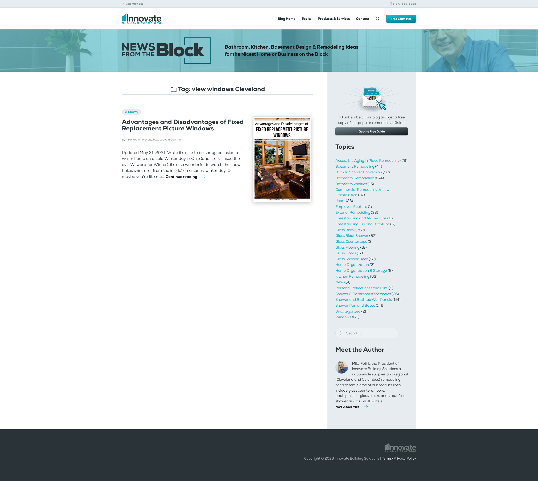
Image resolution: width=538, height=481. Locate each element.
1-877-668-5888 (404, 3)
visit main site (134, 3)
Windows (131, 112)
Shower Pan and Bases (355, 305)
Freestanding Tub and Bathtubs (362, 224)
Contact (362, 18)
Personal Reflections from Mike (361, 288)
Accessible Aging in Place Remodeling (367, 160)
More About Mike (347, 407)
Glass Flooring (347, 247)
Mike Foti (131, 139)
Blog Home (286, 18)
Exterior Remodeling (352, 212)
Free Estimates (401, 19)
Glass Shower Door (351, 259)
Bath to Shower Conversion (358, 172)
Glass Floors (345, 253)
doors (340, 200)
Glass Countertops (351, 241)
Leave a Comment (171, 139)
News (340, 282)
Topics (306, 18)
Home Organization (352, 264)
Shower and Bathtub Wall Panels (363, 299)
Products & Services (334, 18)
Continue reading (181, 176)
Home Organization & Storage (361, 270)
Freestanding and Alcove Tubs (360, 218)
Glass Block (345, 230)
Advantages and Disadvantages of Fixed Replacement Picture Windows (183, 125)
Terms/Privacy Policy (399, 458)
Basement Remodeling (354, 166)
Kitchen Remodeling (352, 276)
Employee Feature (351, 206)
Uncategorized (347, 311)
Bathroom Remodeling (354, 178)
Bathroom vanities (351, 184)
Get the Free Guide (372, 131)
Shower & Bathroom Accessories (363, 294)
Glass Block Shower (351, 235)
